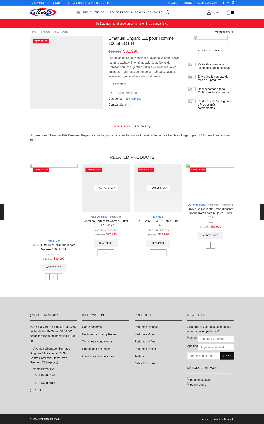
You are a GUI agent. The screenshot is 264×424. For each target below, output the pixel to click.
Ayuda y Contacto (207, 2)
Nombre (192, 337)
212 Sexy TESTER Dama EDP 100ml (158, 223)
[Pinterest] (132, 104)
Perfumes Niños (145, 341)
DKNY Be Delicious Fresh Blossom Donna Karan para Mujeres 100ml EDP (210, 213)
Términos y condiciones (97, 341)
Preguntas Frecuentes (96, 348)
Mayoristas (37, 2)
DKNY (210, 222)
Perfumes (45, 31)
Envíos (57, 2)
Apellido (192, 345)
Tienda (188, 2)
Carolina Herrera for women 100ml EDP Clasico (106, 223)
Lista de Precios (119, 12)
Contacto (155, 12)
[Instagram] (233, 2)
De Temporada (196, 204)
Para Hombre (61, 31)
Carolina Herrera (106, 230)
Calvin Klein (54, 254)
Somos (140, 12)
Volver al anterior (224, 31)
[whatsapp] (139, 104)
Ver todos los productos (211, 50)
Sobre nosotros (92, 326)
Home (33, 31)
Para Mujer (53, 240)
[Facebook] (224, 2)
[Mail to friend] (136, 104)
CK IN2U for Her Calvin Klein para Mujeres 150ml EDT (53, 247)
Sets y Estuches (145, 363)
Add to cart (53, 267)
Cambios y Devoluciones (98, 356)
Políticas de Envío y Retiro (99, 334)
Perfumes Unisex (146, 348)
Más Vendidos (99, 216)
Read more (105, 243)
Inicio (87, 12)
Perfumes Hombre (146, 326)
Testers (139, 356)
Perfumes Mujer (145, 334)
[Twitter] (228, 2)
